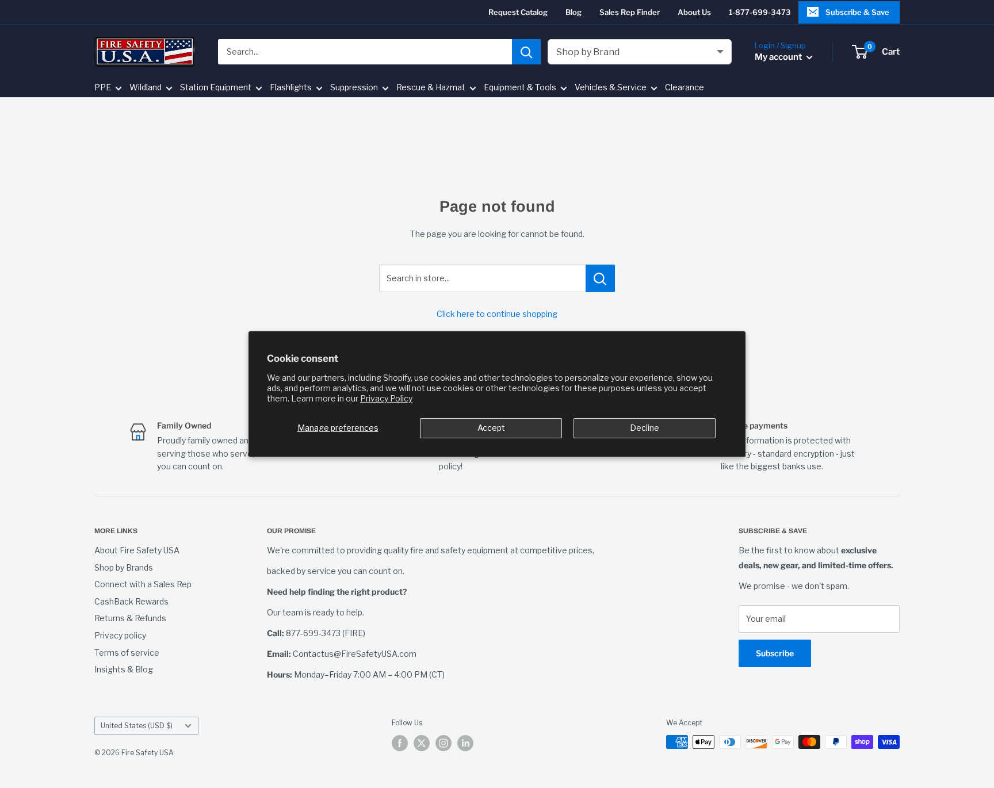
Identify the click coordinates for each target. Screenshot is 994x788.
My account (779, 57)
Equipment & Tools (520, 88)
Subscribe (775, 653)
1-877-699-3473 (760, 12)
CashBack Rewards (131, 601)
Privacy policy (120, 635)
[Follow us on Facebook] (400, 743)
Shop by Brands (123, 567)
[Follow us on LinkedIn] (465, 743)
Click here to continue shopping (497, 314)
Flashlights (291, 88)
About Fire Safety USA (136, 550)
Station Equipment (215, 88)
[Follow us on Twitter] (422, 743)
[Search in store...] (600, 278)
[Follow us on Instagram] (443, 743)
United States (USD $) (137, 726)
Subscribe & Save (857, 12)
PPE (102, 88)
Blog (573, 12)
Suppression (354, 88)
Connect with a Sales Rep (143, 584)
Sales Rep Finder (629, 12)
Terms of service (126, 652)
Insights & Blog (123, 669)
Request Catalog (518, 12)
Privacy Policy (386, 398)
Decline (644, 428)
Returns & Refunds (130, 618)
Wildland (145, 88)
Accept (491, 428)
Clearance (684, 88)
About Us (694, 12)
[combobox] (365, 51)
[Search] (526, 51)
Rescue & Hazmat (430, 88)
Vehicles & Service (611, 88)
